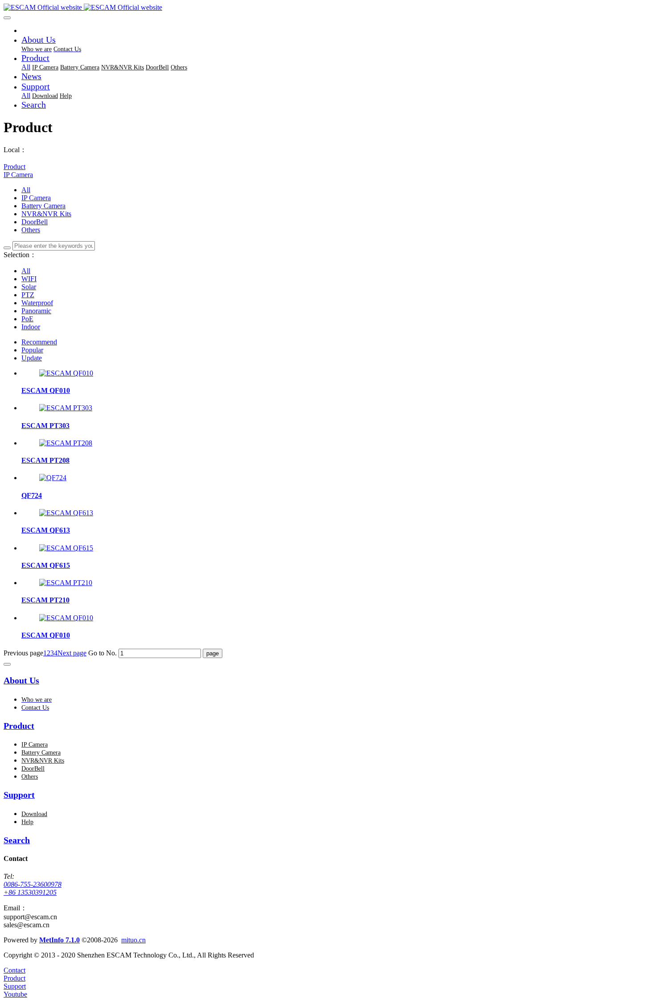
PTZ (27, 295)
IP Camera (18, 174)
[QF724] (52, 477)
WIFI (29, 279)
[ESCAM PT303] (65, 408)
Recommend (39, 342)
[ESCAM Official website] (327, 8)
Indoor (30, 327)
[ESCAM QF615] (66, 548)
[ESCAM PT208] (65, 443)
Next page (71, 653)
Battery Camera (43, 206)
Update (31, 358)
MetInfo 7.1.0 (59, 940)
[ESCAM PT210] (65, 582)
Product (14, 166)
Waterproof (37, 303)
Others (30, 230)
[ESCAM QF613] (66, 513)
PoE (27, 319)
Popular (32, 350)
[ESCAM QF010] (66, 373)
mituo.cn (133, 940)
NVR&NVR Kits (46, 214)
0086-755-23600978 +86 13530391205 (32, 888)
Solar (28, 287)
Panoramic (36, 311)
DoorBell (34, 222)
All (25, 67)
